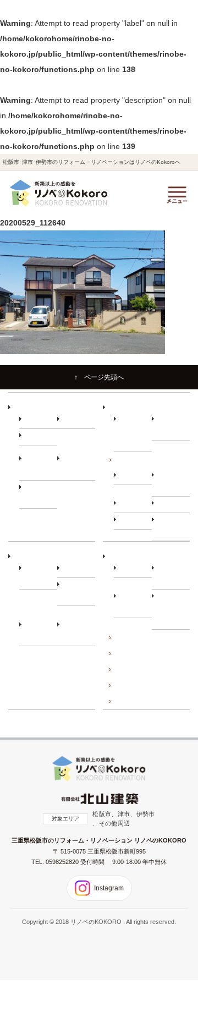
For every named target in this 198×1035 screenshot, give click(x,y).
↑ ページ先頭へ (99, 377)
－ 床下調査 (135, 476)
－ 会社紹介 (135, 569)
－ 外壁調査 (135, 504)
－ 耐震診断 (135, 521)
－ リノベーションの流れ (135, 432)
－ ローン (76, 569)
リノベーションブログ (144, 669)
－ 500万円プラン (39, 465)
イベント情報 (132, 653)
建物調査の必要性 (138, 459)
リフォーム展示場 (138, 685)
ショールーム (132, 701)
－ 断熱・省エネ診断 (173, 527)
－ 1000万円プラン (76, 465)
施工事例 (126, 637)
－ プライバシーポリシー (173, 609)
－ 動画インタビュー (41, 632)
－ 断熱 (72, 420)
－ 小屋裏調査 (173, 482)
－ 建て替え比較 (41, 575)
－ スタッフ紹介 (173, 575)
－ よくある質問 (135, 603)
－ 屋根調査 (173, 504)
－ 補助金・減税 (79, 591)
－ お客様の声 (79, 632)
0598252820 (63, 861)
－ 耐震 (35, 420)
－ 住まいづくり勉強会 (173, 426)
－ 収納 (35, 436)
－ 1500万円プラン (38, 494)
